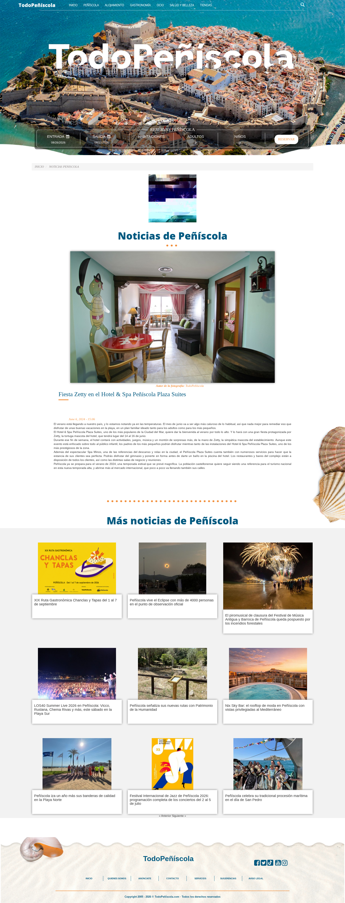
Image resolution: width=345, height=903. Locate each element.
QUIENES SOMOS (117, 878)
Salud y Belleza (182, 5)
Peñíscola (91, 5)
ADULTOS (195, 137)
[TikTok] (271, 863)
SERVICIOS (200, 878)
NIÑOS (240, 137)
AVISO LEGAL (256, 878)
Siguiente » (179, 815)
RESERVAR (286, 139)
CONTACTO (172, 878)
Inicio (73, 5)
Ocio (160, 5)
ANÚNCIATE (144, 878)
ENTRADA (56, 137)
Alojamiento (114, 5)
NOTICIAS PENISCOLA (64, 166)
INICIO (89, 878)
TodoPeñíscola (37, 5)
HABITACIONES (151, 137)
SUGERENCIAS (228, 878)
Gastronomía (140, 5)
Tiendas (206, 5)
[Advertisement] (172, 489)
